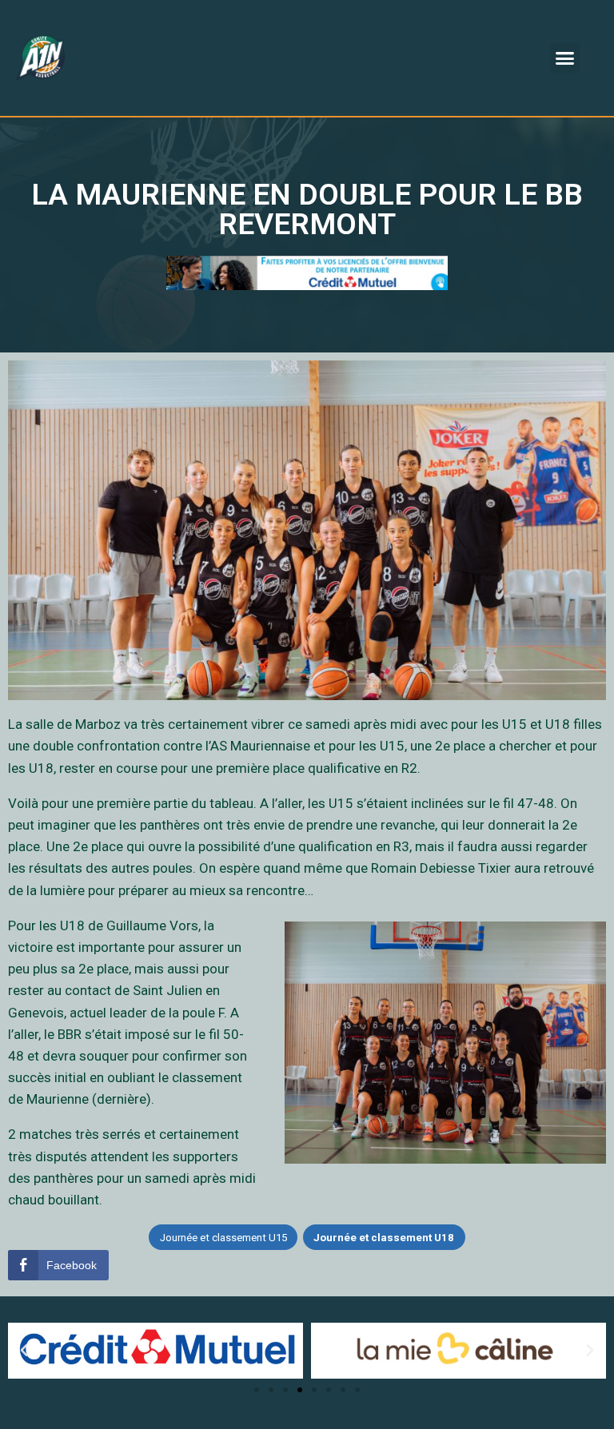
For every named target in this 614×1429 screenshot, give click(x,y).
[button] (565, 58)
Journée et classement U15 (223, 1238)
